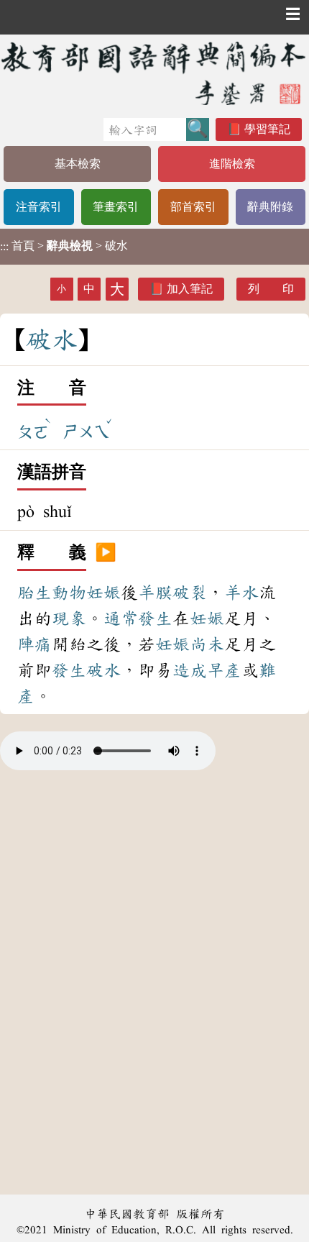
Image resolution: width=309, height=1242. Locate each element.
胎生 (34, 592)
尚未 (207, 644)
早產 (224, 670)
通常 (120, 618)
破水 (103, 670)
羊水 (241, 592)
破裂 (189, 592)
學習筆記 (267, 129)
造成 (189, 670)
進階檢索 (232, 163)
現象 (69, 618)
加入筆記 (190, 289)
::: (4, 246)
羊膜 (155, 592)
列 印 (271, 289)
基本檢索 (78, 163)
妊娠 (103, 592)
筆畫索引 (116, 207)
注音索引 (39, 207)
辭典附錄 (270, 207)
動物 (69, 592)
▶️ (105, 553)
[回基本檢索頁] (154, 73)
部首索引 (193, 207)
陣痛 (34, 644)
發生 (155, 618)
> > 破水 (64, 245)
